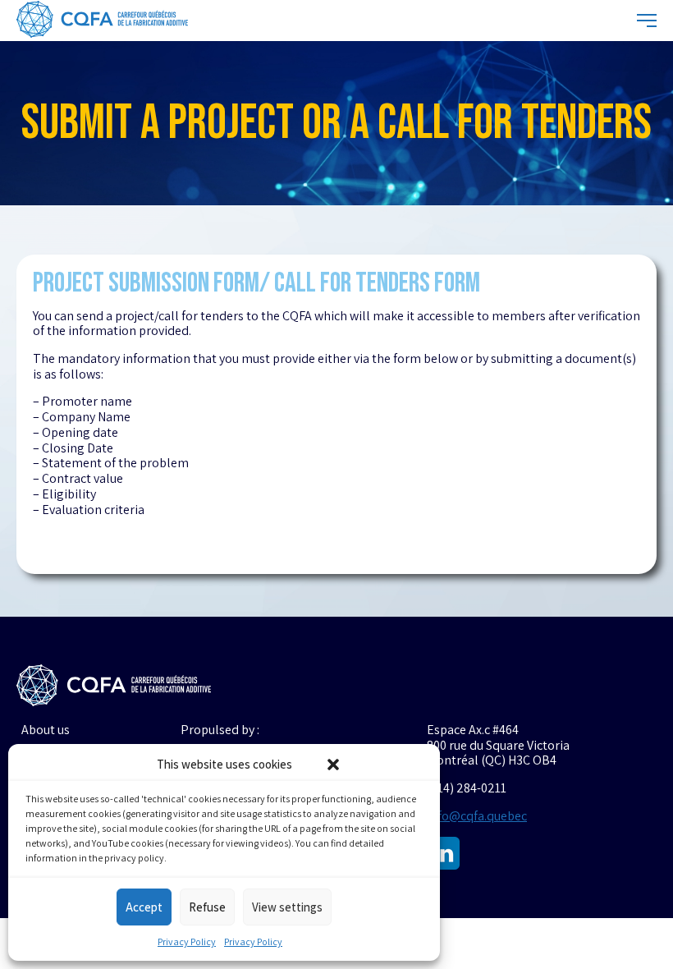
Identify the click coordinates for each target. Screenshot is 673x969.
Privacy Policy (187, 941)
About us (45, 730)
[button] (333, 764)
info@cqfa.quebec (477, 815)
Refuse (207, 907)
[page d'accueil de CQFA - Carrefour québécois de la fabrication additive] (102, 20)
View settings (287, 907)
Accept (144, 907)
